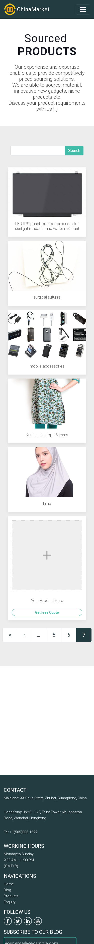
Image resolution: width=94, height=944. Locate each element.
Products (11, 896)
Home (9, 884)
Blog (7, 890)
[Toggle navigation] (83, 9)
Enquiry (10, 902)
